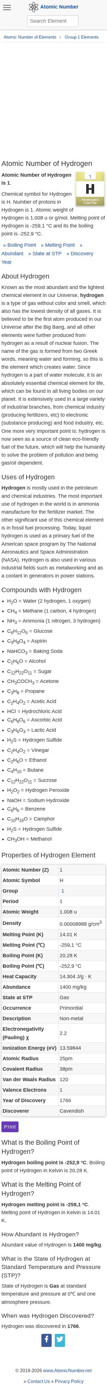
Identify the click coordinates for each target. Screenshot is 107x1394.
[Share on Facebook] (46, 1340)
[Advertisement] (53, 103)
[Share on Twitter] (60, 1340)
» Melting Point (58, 245)
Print (10, 1127)
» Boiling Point (19, 245)
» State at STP (45, 253)
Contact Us (38, 1381)
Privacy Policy (69, 1381)
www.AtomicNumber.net (67, 1370)
